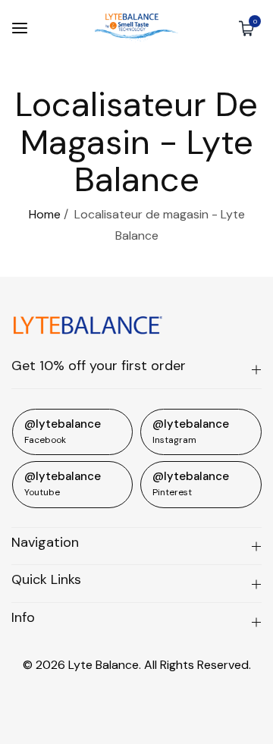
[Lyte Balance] (136, 27)
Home (45, 214)
